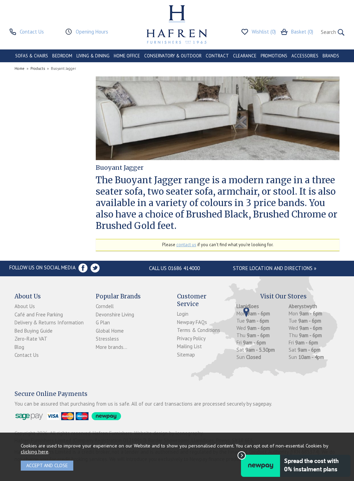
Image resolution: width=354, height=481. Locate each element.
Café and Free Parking (39, 314)
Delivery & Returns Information (49, 322)
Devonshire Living (115, 314)
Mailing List (189, 346)
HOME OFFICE (127, 56)
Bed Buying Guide (34, 330)
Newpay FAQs (192, 322)
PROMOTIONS (274, 56)
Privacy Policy (191, 338)
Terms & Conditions (198, 330)
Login (182, 314)
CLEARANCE (245, 56)
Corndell (105, 306)
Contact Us (27, 355)
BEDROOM (62, 56)
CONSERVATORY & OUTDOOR (173, 56)
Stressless (107, 338)
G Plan (103, 322)
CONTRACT (217, 56)
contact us (186, 245)
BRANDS (331, 56)
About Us (25, 306)
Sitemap (186, 354)
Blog (19, 347)
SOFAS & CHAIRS (31, 56)
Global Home (110, 330)
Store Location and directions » (274, 268)
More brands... (111, 347)
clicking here (34, 451)
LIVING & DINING (93, 56)
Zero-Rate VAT (31, 338)
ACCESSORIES (304, 56)
